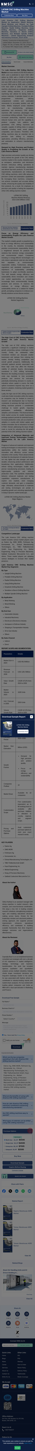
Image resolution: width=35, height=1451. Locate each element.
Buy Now (25, 15)
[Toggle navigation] (32, 4)
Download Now (23, 731)
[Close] (31, 716)
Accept (17, 1448)
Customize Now (9, 15)
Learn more (28, 1443)
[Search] (29, 4)
